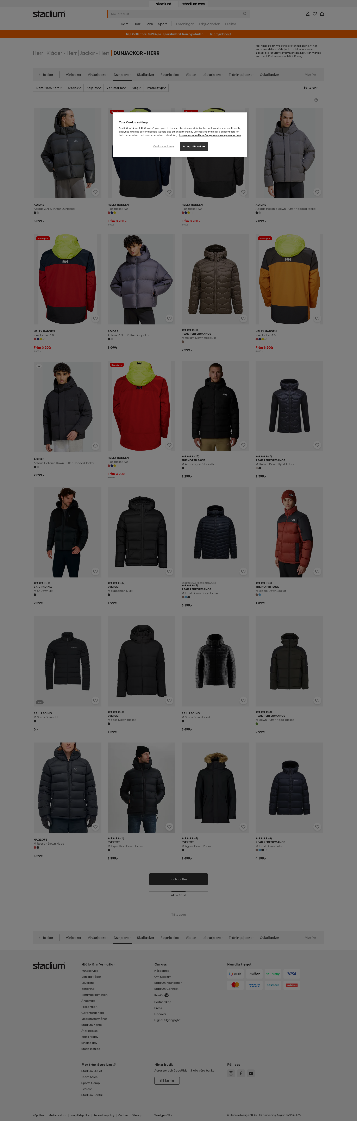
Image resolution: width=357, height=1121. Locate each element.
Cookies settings (163, 146)
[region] (180, 134)
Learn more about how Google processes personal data (210, 135)
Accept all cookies (193, 146)
